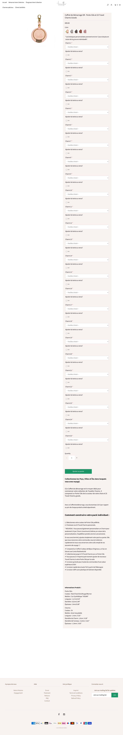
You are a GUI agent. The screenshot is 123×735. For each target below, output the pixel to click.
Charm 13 (68, 239)
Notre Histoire (18, 690)
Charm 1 (68, 43)
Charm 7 (68, 141)
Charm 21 (68, 370)
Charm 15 (68, 272)
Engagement (18, 693)
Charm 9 (68, 174)
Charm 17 (68, 305)
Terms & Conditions (75, 693)
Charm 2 (68, 59)
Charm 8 (68, 157)
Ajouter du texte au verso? (74, 51)
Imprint (75, 690)
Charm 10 (68, 190)
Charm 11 (68, 207)
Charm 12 (68, 223)
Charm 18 (68, 321)
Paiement (47, 693)
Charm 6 (68, 125)
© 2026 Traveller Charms (61, 728)
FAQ (47, 698)
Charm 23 (68, 403)
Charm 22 (68, 387)
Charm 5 (68, 108)
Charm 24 (68, 419)
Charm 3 (68, 76)
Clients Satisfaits (20, 7)
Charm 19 (68, 338)
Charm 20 (68, 354)
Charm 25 (68, 436)
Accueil (4, 2)
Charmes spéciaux (7, 7)
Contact (47, 701)
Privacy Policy (76, 696)
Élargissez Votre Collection (34, 2)
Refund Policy (76, 698)
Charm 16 (68, 288)
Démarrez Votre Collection (16, 2)
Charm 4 (68, 92)
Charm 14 (68, 256)
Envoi (47, 690)
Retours (47, 696)
